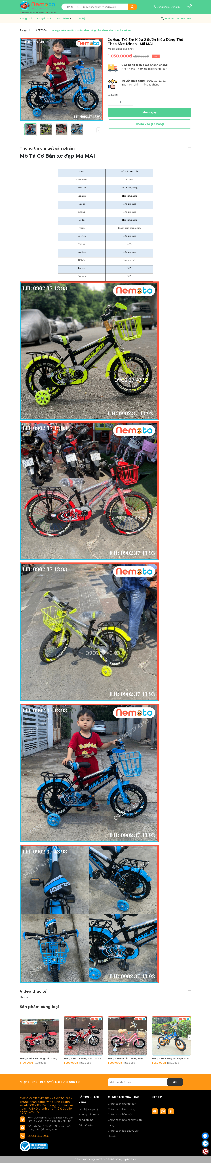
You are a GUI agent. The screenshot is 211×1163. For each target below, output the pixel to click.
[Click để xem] (61, 79)
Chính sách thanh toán (122, 1103)
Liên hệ (80, 18)
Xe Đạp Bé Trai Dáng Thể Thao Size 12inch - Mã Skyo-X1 (83, 1058)
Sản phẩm (63, 18)
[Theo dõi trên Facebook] (171, 1111)
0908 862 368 (38, 1136)
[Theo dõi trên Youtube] (155, 1111)
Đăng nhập (163, 7)
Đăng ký (175, 7)
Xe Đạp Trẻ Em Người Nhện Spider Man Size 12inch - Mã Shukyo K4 (171, 1058)
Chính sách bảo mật (120, 1114)
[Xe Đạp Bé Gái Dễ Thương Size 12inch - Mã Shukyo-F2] (127, 1035)
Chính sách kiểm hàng (121, 1109)
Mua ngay (149, 112)
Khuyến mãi (44, 18)
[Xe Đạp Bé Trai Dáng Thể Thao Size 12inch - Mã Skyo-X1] (83, 1035)
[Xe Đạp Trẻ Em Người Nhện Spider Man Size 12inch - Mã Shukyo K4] (171, 1035)
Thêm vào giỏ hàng (41, 1053)
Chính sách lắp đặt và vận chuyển (123, 1133)
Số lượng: (113, 95)
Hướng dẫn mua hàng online (88, 1117)
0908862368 (183, 18)
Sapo (134, 1159)
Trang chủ (26, 18)
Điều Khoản (85, 1125)
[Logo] (38, 6)
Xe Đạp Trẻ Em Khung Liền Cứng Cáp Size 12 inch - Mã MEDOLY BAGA (39, 1058)
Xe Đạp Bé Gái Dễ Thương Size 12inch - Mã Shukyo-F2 (127, 1058)
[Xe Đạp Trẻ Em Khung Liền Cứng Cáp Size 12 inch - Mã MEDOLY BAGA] (39, 1035)
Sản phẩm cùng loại (39, 1006)
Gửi (175, 1082)
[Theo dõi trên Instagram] (163, 1111)
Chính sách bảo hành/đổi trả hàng (125, 1122)
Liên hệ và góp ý (88, 1109)
